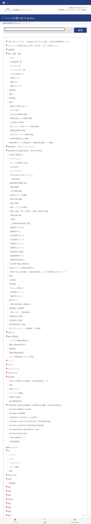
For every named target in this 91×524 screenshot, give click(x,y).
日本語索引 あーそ (17, 235)
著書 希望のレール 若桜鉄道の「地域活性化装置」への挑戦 (31, 143)
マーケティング (15, 159)
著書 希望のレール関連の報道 (21, 118)
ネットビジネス (16, 171)
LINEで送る (75, 522)
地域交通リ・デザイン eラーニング (21, 147)
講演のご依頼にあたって (19, 106)
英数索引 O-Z (15, 231)
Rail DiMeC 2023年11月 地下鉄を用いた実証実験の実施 (29, 421)
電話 (45, 522)
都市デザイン (14, 300)
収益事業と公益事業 (16, 308)
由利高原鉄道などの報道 (19, 138)
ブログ (11, 58)
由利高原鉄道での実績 (17, 324)
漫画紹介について (16, 248)
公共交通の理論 (16, 191)
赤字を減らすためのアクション (21, 175)
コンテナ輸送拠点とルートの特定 (21, 357)
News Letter (12, 475)
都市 (9, 515)
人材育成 (12, 280)
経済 (9, 511)
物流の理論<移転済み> (17, 345)
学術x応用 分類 (15, 215)
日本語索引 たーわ (17, 239)
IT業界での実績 (14, 397)
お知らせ (11, 332)
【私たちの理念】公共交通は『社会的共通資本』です (29, 381)
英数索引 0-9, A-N (17, 227)
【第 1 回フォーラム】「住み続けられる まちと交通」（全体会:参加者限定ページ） (39, 42)
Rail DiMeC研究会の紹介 (18, 433)
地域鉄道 (12, 483)
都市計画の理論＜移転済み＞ (21, 304)
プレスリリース (13, 369)
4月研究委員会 (14, 441)
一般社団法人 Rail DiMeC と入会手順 (23, 417)
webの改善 (14, 167)
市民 (9, 491)
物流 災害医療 (13, 336)
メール (15, 522)
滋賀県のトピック (16, 296)
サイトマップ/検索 (16, 393)
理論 (9, 507)
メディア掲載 (14, 467)
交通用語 (11, 50)
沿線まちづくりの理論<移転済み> (21, 268)
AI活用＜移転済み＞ (16, 155)
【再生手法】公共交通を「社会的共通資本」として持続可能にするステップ (37, 272)
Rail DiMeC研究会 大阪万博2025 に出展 (24, 429)
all (8, 451)
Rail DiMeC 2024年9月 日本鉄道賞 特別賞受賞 (26, 425)
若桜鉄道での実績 (15, 316)
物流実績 (12, 349)
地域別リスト (15, 78)
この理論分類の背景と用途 (20, 223)
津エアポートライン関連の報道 (21, 134)
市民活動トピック (16, 292)
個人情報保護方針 (15, 401)
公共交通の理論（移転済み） (20, 264)
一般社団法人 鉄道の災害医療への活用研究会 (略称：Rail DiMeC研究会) (34, 405)
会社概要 (11, 377)
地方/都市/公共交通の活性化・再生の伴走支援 (25, 151)
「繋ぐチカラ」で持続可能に (20, 312)
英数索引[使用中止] (17, 260)
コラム (11, 459)
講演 (10, 102)
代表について (14, 389)
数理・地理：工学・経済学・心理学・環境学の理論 (29, 211)
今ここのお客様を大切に (19, 163)
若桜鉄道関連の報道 (17, 130)
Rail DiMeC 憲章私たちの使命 (20, 409)
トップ (10, 361)
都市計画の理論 (16, 199)
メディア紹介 (14, 110)
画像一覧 (13, 82)
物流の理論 (14, 203)
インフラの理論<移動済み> (19, 340)
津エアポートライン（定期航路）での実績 (25, 328)
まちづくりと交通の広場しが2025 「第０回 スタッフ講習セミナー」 (34, 46)
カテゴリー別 (15, 66)
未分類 (10, 499)
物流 (9, 503)
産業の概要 (14, 187)
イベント (12, 455)
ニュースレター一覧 (17, 70)
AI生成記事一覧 (16, 62)
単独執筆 (12, 90)
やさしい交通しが (16, 288)
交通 (9, 479)
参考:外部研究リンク (18, 437)
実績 (10, 276)
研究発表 (12, 98)
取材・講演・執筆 (14, 54)
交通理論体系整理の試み (18, 183)
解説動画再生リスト (17, 256)
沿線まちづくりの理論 (18, 195)
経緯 (10, 385)
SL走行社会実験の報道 (18, 114)
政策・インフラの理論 (18, 207)
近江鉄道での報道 (16, 122)
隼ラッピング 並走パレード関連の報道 (24, 126)
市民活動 (12, 284)
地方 (9, 487)
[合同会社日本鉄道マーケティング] (17, 10)
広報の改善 (15, 179)
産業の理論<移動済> (16, 353)
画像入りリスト (16, 86)
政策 (9, 495)
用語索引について (16, 244)
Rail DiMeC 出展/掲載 (17, 413)
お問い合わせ (13, 373)
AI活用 (12, 219)
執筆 (10, 94)
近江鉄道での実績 (15, 320)
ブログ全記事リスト (17, 74)
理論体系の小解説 (16, 252)
